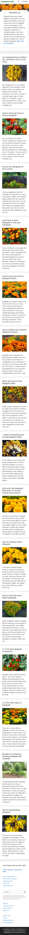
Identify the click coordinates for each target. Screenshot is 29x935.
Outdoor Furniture (8, 885)
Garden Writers (7, 908)
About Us (5, 903)
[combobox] (14, 892)
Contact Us (6, 910)
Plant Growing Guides (9, 876)
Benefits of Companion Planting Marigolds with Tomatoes (12, 756)
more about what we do (14, 899)
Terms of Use (6, 915)
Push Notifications (8, 922)
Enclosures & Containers (10, 879)
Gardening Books (8, 881)
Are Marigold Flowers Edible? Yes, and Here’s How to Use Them (14, 59)
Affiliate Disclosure (8, 920)
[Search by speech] (24, 892)
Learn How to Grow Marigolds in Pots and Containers (11, 222)
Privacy (5, 918)
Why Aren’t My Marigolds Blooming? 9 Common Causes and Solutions (12, 490)
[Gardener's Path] (7, 1)
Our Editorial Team (8, 906)
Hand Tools (6, 883)
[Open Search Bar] (18, 1)
